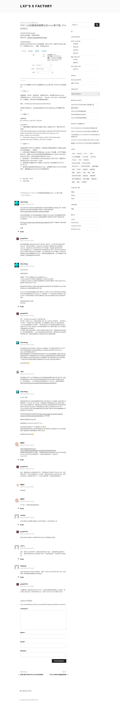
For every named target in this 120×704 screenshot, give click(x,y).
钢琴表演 (93, 179)
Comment (24, 609)
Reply (22, 231)
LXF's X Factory (36, 6)
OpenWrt (93, 156)
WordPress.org (75, 229)
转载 (74, 62)
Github (73, 195)
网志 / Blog (74, 57)
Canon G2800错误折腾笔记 (79, 118)
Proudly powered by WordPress (29, 700)
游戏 (89, 172)
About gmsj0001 (76, 80)
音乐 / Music (74, 66)
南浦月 (22, 443)
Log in (73, 219)
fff (72, 128)
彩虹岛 (79, 172)
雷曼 (78, 182)
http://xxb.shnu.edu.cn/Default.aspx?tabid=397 (36, 222)
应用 (74, 44)
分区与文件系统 (85, 166)
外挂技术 (85, 169)
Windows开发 (86, 163)
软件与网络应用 (76, 179)
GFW (91, 153)
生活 (74, 59)
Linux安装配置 (76, 156)
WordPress (75, 166)
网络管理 (92, 175)
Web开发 (86, 160)
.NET (73, 153)
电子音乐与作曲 (76, 175)
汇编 (84, 172)
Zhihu (72, 198)
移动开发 (85, 175)
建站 (73, 172)
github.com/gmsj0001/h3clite (37, 37)
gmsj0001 (34, 22)
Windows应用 (76, 163)
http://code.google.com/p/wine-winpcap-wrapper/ (34, 211)
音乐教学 (84, 182)
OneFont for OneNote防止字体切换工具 (82, 104)
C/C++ (86, 153)
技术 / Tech (29, 178)
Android (79, 153)
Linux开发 (26, 181)
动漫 (73, 169)
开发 (24, 178)
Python (74, 160)
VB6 (80, 160)
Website (23, 651)
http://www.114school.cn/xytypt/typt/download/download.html (38, 383)
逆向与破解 (86, 179)
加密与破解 (95, 166)
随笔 (73, 182)
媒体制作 (92, 169)
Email (22, 642)
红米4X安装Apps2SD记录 (78, 114)
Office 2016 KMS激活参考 (78, 111)
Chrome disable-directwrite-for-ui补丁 (89, 140)
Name (22, 632)
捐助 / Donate (75, 83)
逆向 (74, 53)
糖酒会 (73, 143)
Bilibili (72, 192)
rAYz (22, 371)
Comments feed (76, 226)
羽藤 (72, 209)
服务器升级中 (75, 108)
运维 (74, 50)
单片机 (79, 169)
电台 (74, 69)
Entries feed (74, 222)
